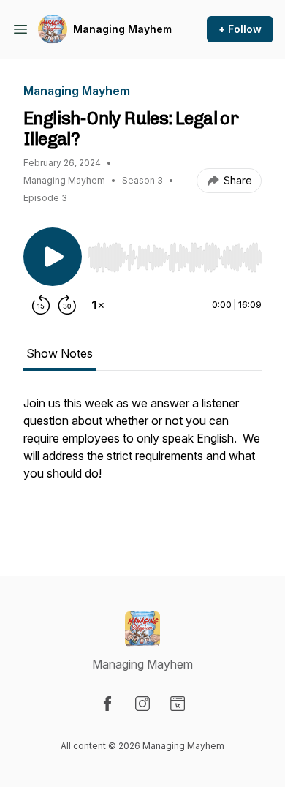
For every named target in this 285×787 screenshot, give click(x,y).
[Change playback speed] (98, 305)
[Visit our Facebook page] (107, 703)
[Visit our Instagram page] (142, 703)
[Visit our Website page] (177, 703)
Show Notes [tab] (59, 353)
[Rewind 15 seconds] (41, 305)
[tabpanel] (142, 461)
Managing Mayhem (122, 29)
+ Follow (240, 29)
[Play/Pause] (52, 256)
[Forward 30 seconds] (67, 305)
